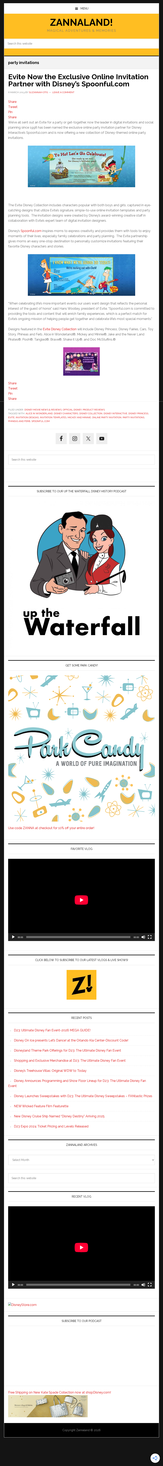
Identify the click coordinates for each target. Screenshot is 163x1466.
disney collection (90, 413)
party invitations (133, 417)
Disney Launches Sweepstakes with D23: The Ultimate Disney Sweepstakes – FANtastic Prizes (83, 1096)
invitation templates (53, 417)
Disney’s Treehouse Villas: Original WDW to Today (50, 1071)
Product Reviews (94, 409)
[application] (81, 900)
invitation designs (27, 417)
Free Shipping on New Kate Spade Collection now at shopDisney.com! (59, 1392)
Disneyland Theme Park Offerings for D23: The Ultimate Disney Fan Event (67, 1050)
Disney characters (66, 413)
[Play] (13, 937)
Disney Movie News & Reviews (43, 409)
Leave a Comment (63, 92)
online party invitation (106, 417)
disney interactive (115, 413)
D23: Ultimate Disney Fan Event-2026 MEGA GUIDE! (52, 1030)
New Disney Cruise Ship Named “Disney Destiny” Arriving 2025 (59, 1116)
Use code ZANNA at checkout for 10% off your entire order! (51, 828)
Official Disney (72, 409)
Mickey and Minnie (79, 417)
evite (11, 417)
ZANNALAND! (81, 22)
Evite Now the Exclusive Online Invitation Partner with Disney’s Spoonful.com (78, 80)
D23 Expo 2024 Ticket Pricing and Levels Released (51, 1126)
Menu (84, 8)
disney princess (138, 413)
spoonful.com (40, 421)
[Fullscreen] (150, 937)
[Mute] (143, 937)
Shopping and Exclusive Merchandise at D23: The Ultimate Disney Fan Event (70, 1060)
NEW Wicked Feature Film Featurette (41, 1106)
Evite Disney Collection (60, 329)
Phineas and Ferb (19, 421)
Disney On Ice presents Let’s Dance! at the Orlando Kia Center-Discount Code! (71, 1040)
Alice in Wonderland (39, 413)
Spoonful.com (31, 231)
